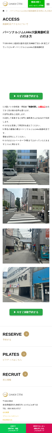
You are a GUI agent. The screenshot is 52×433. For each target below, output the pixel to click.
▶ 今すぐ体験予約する (26, 96)
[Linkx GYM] (12, 3)
